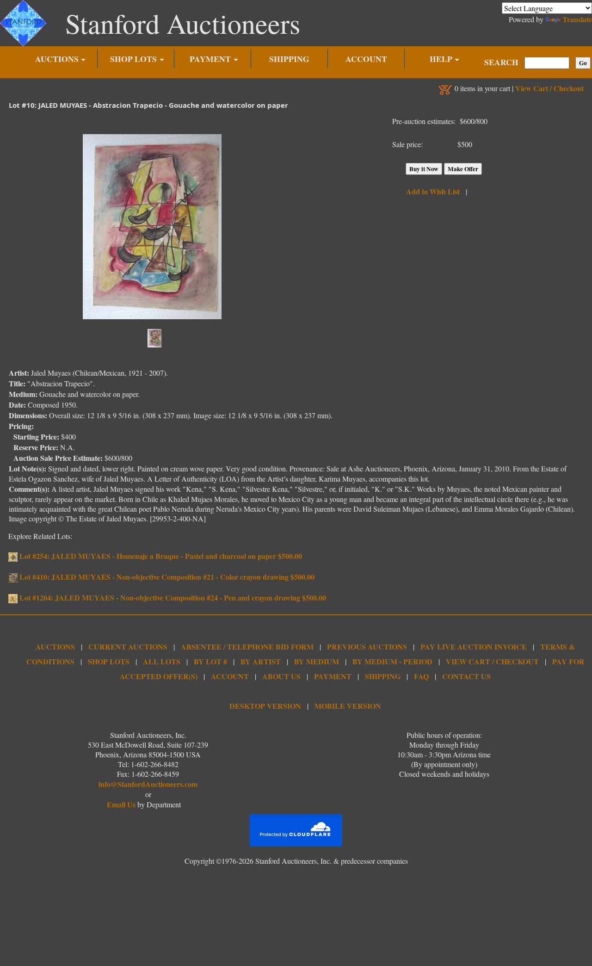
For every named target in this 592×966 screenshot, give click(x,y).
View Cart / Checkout (549, 88)
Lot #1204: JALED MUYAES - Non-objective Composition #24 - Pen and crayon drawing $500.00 (172, 597)
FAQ (421, 676)
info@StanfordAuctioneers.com (148, 784)
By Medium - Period (392, 661)
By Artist (260, 661)
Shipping (383, 676)
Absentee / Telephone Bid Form (247, 646)
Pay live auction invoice (473, 646)
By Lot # (210, 661)
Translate (577, 19)
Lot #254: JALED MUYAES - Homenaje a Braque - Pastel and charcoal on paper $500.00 (160, 556)
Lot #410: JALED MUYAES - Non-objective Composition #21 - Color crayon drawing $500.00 (166, 576)
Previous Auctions (367, 646)
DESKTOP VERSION (265, 705)
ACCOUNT (366, 59)
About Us (281, 676)
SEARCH (501, 62)
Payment (333, 676)
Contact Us (466, 676)
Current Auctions (127, 646)
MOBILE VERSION (347, 705)
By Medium (316, 661)
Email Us (121, 804)
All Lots (161, 661)
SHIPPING (289, 59)
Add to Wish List (433, 191)
